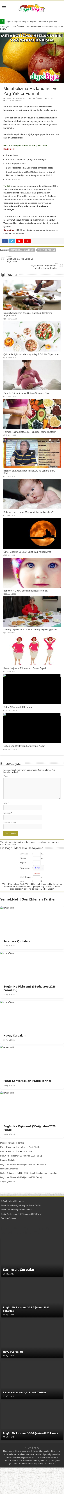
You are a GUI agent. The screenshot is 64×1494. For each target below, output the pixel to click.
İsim (6, 803)
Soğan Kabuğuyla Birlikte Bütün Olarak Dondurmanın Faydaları (28, 1173)
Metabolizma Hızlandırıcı (22, 250)
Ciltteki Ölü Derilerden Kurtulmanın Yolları (24, 746)
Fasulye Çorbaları (8, 1160)
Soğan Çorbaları (7, 1182)
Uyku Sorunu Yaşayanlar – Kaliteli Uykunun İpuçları (44, 265)
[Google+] (29, 1447)
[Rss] (26, 1447)
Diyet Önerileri (18, 26)
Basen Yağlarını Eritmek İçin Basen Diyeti (24, 668)
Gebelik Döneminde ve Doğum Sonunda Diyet (26, 393)
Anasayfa (4, 26)
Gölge (8, 98)
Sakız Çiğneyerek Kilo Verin (17, 707)
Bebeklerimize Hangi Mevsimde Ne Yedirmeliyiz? (28, 512)
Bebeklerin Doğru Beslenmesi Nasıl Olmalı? (25, 590)
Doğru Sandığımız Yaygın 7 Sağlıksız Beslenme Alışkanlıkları (32, 21)
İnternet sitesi (9, 822)
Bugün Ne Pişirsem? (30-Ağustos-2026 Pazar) (21, 1156)
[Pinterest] (35, 1447)
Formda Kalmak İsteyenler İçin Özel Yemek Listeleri (29, 432)
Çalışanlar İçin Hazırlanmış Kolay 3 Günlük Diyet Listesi (31, 354)
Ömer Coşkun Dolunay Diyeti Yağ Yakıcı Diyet (27, 552)
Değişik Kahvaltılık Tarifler (12, 1143)
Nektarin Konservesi (9, 1169)
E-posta (7, 813)
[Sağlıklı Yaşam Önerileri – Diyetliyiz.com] (32, 7)
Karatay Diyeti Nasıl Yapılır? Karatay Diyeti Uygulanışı (30, 629)
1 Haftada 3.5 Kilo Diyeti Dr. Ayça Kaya (20, 259)
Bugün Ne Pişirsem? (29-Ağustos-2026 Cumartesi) (23, 1164)
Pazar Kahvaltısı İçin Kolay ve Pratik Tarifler (20, 1147)
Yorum (50, 98)
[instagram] (38, 1447)
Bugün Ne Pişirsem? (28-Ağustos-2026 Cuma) (21, 1177)
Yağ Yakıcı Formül (46, 250)
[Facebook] (32, 1447)
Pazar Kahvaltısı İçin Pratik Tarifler (16, 1151)
